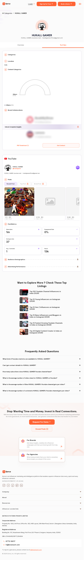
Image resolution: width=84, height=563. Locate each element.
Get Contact (61, 145)
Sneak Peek (40, 429)
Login (30, 4)
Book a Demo (65, 4)
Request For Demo (41, 422)
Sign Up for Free (45, 4)
